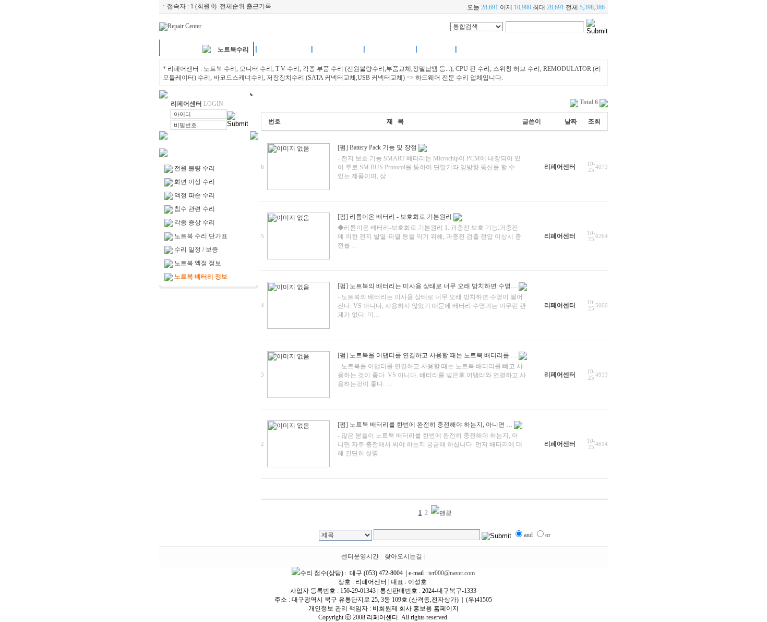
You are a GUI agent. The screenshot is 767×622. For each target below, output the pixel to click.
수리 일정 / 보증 (196, 249)
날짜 (571, 121)
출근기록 (258, 6)
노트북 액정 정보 (197, 263)
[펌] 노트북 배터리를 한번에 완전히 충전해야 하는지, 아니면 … (425, 424)
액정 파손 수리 (194, 195)
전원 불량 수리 (194, 168)
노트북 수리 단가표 (200, 236)
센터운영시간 (360, 556)
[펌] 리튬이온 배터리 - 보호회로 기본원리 (395, 216)
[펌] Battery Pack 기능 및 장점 (377, 147)
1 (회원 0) (203, 6)
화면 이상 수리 (194, 181)
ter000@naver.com (451, 573)
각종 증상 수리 (194, 222)
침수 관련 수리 (194, 209)
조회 (594, 121)
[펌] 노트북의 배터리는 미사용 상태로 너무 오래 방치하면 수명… (427, 286)
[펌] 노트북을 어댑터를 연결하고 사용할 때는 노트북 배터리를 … (427, 355)
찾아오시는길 (403, 556)
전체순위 (232, 6)
